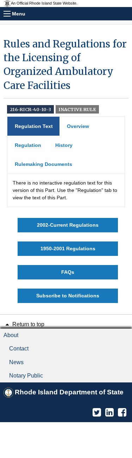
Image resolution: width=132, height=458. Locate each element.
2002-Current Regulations (68, 225)
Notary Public (26, 376)
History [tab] (64, 145)
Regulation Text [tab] (34, 126)
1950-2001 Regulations (67, 248)
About (11, 335)
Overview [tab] (78, 126)
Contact (19, 348)
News (16, 362)
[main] (66, 170)
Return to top (27, 324)
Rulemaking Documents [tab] (43, 164)
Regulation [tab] (28, 145)
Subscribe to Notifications (67, 295)
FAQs (67, 272)
